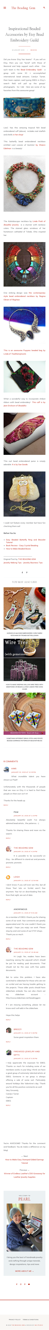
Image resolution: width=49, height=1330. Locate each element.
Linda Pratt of (39, 221)
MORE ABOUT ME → (24, 1271)
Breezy (18, 1029)
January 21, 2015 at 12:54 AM (26, 880)
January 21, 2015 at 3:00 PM (25, 1033)
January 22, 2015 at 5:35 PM (25, 1058)
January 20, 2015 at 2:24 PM (25, 816)
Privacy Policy (15, 1319)
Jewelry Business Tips (33, 562)
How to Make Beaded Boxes (18, 548)
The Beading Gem (23, 8)
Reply (6, 805)
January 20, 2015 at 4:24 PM (25, 851)
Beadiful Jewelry (11, 225)
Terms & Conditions (30, 1319)
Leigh (17, 877)
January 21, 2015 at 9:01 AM (25, 913)
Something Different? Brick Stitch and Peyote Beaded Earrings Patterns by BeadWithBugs (25, 739)
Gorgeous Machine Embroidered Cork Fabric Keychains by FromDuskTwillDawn (24, 634)
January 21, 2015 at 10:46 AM (26, 952)
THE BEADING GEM (27, 559)
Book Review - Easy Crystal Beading (22, 545)
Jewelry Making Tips (13, 562)
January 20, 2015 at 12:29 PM (23, 772)
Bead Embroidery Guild (31, 69)
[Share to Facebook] (22, 572)
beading (34, 50)
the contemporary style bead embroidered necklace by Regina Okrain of (24, 296)
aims (14, 768)
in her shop (17, 134)
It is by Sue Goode (20, 464)
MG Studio (39, 1325)
